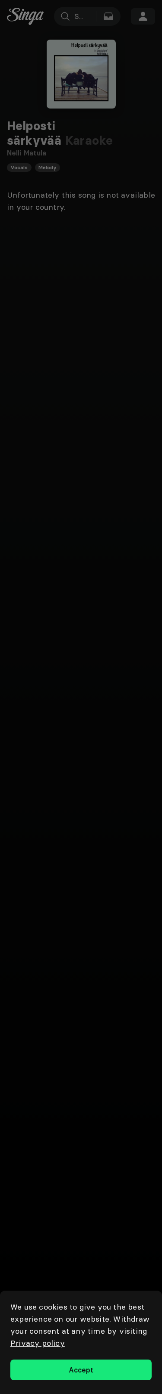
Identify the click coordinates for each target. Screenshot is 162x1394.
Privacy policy (37, 1343)
